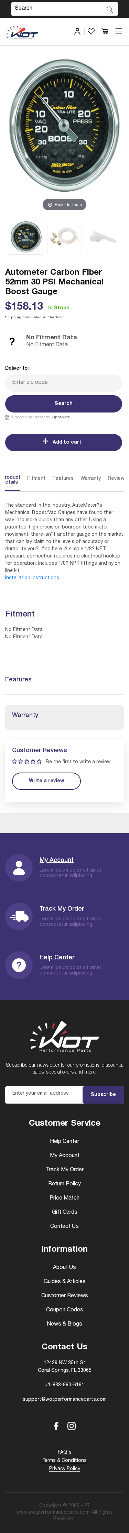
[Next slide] (115, 132)
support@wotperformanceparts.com (65, 1399)
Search (64, 403)
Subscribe (103, 1095)
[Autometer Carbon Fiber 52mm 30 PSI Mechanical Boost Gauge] (26, 237)
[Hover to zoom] (64, 134)
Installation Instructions (32, 578)
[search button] (110, 9)
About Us (64, 1268)
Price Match (64, 1198)
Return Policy (64, 1184)
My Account (57, 860)
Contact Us (64, 1227)
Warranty (90, 478)
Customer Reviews (64, 1296)
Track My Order (62, 909)
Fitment (36, 478)
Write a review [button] (46, 781)
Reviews (117, 478)
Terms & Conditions (64, 1460)
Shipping (13, 317)
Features (63, 478)
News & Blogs (64, 1324)
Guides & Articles (65, 1282)
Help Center (57, 958)
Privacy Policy (64, 1469)
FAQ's (65, 1452)
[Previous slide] (14, 132)
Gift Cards (64, 1212)
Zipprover (60, 417)
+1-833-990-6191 (64, 1385)
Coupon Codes (64, 1310)
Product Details (11, 480)
